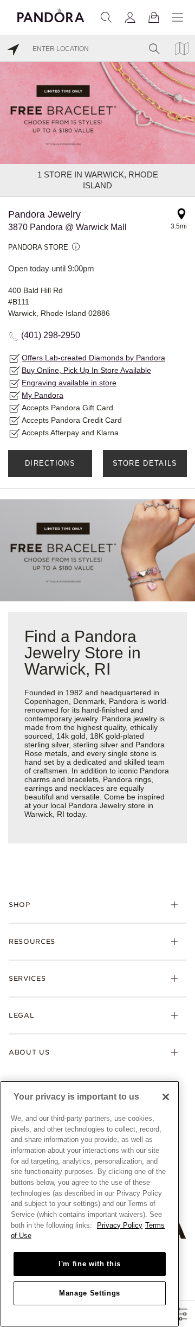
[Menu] (178, 17)
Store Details (145, 463)
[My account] (130, 17)
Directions (50, 463)
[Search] (106, 17)
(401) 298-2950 (50, 335)
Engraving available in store (69, 382)
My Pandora (42, 395)
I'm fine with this (89, 1264)
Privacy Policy (119, 1225)
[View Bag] (154, 17)
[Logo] (50, 14)
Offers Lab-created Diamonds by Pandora (93, 357)
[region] (89, 1204)
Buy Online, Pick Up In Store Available (86, 370)
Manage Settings (89, 1293)
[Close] (166, 1097)
